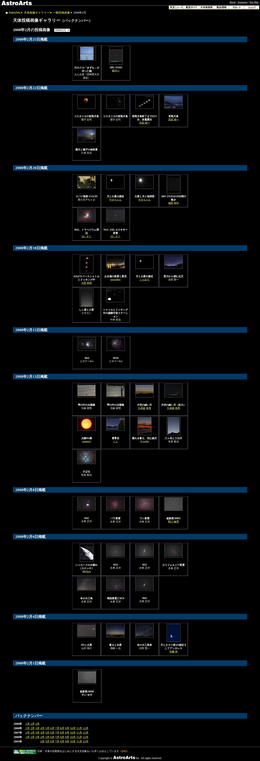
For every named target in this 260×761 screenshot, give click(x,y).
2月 (32, 723)
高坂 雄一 (144, 122)
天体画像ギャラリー (36, 12)
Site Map (254, 2)
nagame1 (86, 441)
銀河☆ (116, 70)
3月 (37, 723)
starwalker (115, 279)
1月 (27, 723)
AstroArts (14, 12)
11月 (79, 728)
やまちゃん (115, 199)
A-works (144, 441)
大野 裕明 (86, 283)
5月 (47, 728)
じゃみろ (144, 279)
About (232, 2)
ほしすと (86, 236)
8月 (62, 728)
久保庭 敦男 (144, 408)
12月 (85, 728)
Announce (243, 2)
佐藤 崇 (173, 651)
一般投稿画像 (61, 12)
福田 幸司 (173, 203)
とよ (115, 441)
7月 (57, 728)
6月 (52, 728)
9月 (67, 728)
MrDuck (86, 571)
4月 (42, 728)
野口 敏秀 (173, 521)
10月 (73, 728)
